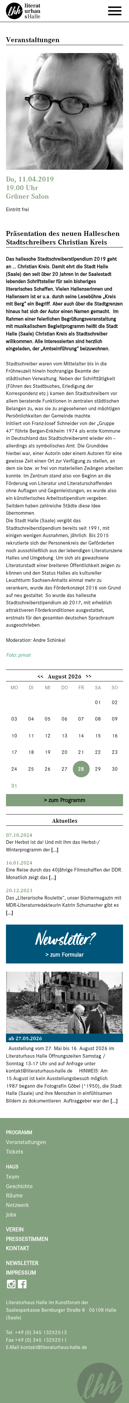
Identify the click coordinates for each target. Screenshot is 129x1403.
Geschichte (19, 1186)
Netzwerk (17, 1205)
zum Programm (67, 800)
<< (40, 676)
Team (12, 1176)
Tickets (14, 1151)
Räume (14, 1195)
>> (89, 676)
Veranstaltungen (26, 1142)
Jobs (11, 1214)
